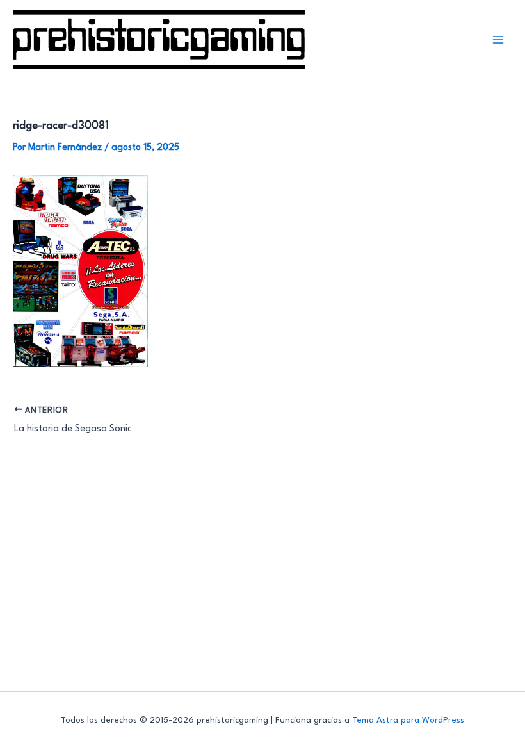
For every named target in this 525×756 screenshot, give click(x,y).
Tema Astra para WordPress (408, 720)
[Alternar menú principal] (498, 39)
